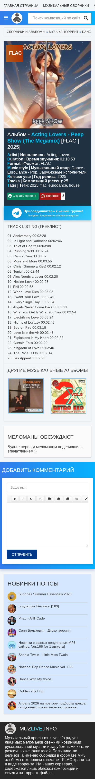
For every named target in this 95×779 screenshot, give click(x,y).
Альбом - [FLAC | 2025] (45, 140)
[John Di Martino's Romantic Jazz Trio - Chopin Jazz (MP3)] (26, 380)
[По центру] (59, 499)
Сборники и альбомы (26, 32)
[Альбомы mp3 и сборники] (16, 18)
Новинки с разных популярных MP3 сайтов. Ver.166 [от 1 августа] (47, 644)
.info (38, 729)
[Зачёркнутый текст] (40, 499)
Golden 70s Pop (31, 691)
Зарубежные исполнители (62, 172)
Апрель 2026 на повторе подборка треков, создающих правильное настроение (52, 705)
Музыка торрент (63, 32)
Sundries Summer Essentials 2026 (45, 594)
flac (43, 185)
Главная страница (21, 6)
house (74, 185)
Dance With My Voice (35, 679)
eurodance (57, 185)
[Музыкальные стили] (6, 18)
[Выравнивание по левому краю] (50, 499)
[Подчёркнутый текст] (31, 499)
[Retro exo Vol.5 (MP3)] (68, 380)
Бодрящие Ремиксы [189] (39, 606)
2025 (34, 185)
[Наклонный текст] (23, 499)
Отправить (22, 554)
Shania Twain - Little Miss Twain (43, 655)
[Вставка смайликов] (77, 499)
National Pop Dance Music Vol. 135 (46, 667)
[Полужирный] (15, 499)
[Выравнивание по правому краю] (68, 499)
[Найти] (85, 18)
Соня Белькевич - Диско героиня (45, 630)
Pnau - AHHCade (32, 618)
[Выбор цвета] (86, 499)
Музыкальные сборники (66, 6)
